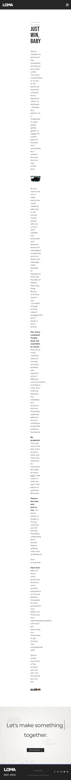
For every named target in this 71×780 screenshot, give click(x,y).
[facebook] (54, 771)
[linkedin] (67, 771)
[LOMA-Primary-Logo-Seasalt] (7, 3)
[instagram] (61, 771)
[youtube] (64, 771)
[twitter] (58, 771)
